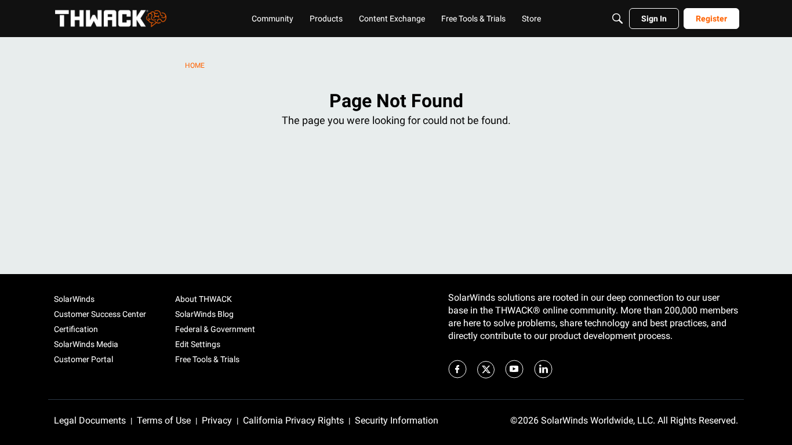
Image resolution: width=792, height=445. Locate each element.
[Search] (617, 18)
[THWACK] (111, 18)
